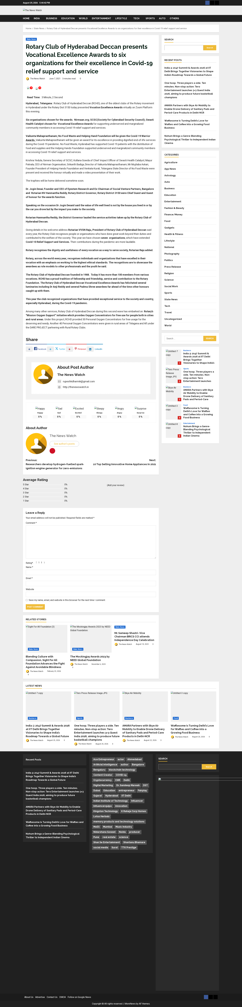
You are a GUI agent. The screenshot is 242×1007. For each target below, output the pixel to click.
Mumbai (107, 826)
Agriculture (170, 162)
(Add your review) (115, 485)
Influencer (137, 801)
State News (31, 39)
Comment (31, 523)
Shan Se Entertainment (106, 842)
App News (170, 168)
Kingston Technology (105, 811)
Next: (124, 462)
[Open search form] (218, 18)
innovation (121, 806)
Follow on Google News (79, 997)
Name (29, 567)
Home (26, 18)
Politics (168, 260)
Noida (122, 832)
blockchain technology (122, 769)
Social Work (171, 286)
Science (169, 279)
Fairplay (142, 790)
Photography (171, 253)
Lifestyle (121, 18)
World (83, 18)
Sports (150, 18)
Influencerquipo (102, 806)
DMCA (62, 997)
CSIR (117, 780)
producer (134, 832)
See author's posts (64, 443)
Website (30, 589)
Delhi (127, 780)
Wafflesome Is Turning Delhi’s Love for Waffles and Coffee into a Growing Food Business (187, 124)
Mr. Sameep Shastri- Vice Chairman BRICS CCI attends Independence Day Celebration (134, 636)
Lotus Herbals (101, 816)
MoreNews (130, 1003)
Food (167, 221)
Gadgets (169, 227)
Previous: (55, 464)
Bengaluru (99, 769)
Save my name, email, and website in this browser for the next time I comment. (67, 600)
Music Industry (124, 826)
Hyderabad (111, 795)
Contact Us (52, 997)
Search (168, 39)
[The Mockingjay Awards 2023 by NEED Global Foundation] (91, 639)
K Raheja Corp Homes (133, 811)
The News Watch (37, 78)
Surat (115, 847)
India (37, 18)
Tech (136, 18)
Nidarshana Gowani (104, 832)
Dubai (96, 790)
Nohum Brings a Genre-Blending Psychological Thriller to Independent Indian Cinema (190, 139)
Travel (168, 312)
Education (68, 18)
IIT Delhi (126, 795)
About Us (28, 997)
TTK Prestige (128, 847)
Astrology (170, 175)
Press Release (172, 266)
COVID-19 (121, 775)
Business (51, 18)
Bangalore (138, 764)
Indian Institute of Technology (110, 801)
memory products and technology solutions (118, 821)
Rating (29, 563)
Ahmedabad (134, 759)
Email (29, 578)
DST (145, 785)
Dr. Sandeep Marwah (128, 785)
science (123, 837)
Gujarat (97, 795)
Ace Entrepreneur (103, 759)
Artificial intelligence (105, 764)
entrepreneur (126, 790)
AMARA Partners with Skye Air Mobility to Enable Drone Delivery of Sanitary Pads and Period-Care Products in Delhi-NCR (189, 109)
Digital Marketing (103, 785)
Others (174, 18)
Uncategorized (173, 319)
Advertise (40, 997)
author (124, 764)
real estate (109, 837)
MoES (96, 826)
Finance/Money (173, 214)
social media (100, 847)
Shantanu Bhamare (134, 842)
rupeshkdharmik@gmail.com (79, 381)
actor (121, 759)
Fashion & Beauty (174, 208)
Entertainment (101, 18)
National (169, 247)
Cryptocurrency (102, 780)
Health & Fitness (173, 234)
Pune (96, 837)
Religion (169, 273)
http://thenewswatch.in (76, 387)
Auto (162, 18)
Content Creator (102, 775)
